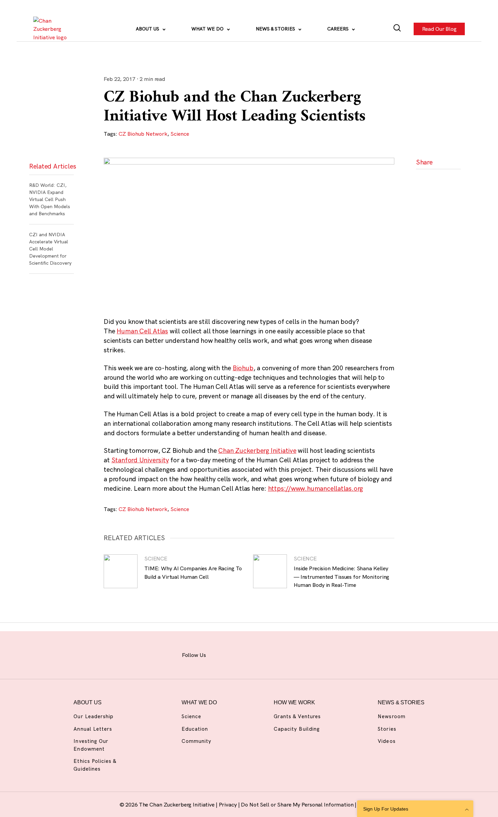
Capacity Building (297, 729)
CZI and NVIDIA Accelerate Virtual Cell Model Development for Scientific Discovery (50, 248)
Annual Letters (93, 729)
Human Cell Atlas (142, 331)
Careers (338, 29)
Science (179, 133)
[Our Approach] (52, 29)
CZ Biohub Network (143, 133)
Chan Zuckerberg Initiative (257, 450)
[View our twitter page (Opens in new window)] (292, 654)
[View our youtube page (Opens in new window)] (310, 654)
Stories (387, 729)
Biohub (243, 368)
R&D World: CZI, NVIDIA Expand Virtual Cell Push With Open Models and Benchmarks (49, 199)
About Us (148, 29)
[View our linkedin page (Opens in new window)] (274, 654)
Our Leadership (93, 716)
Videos (386, 741)
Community (196, 741)
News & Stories (276, 29)
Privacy (228, 804)
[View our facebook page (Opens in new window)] (220, 654)
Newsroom (391, 716)
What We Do (208, 29)
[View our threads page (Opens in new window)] (256, 654)
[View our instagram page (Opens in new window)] (238, 654)
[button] (427, 179)
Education (195, 729)
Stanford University (140, 460)
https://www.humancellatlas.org (315, 488)
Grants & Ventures (297, 716)
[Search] (397, 29)
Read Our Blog (439, 29)
